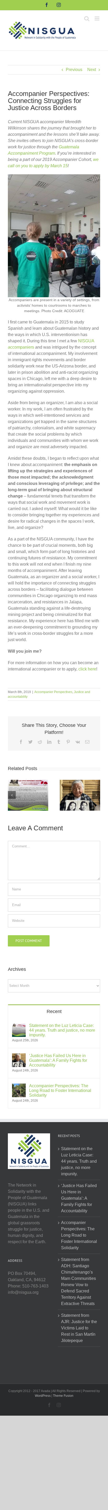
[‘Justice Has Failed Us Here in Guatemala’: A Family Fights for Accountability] (80, 795)
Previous (74, 69)
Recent (54, 1011)
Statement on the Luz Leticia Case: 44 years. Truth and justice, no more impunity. (62, 1030)
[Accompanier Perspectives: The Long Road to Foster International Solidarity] (19, 1086)
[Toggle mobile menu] (97, 18)
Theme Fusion (63, 1396)
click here (87, 669)
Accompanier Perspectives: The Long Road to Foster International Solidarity (60, 1090)
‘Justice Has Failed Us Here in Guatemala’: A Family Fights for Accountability (58, 1060)
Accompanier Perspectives (53, 692)
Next (91, 69)
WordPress (43, 1396)
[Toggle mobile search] (86, 18)
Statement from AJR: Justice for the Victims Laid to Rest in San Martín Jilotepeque (79, 1328)
